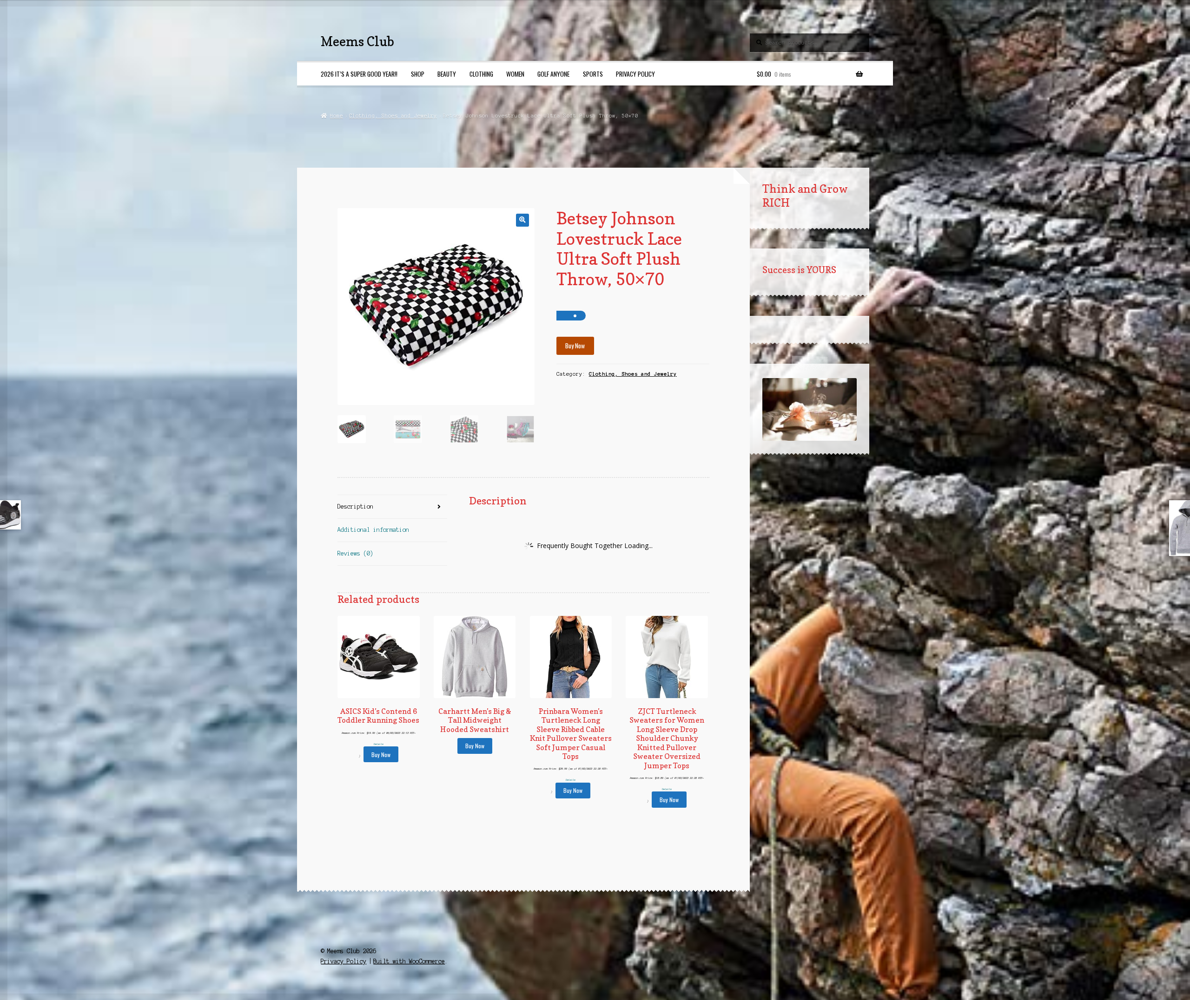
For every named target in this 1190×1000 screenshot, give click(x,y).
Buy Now (575, 345)
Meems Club (357, 41)
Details (378, 744)
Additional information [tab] (373, 530)
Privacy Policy (635, 73)
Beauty (446, 73)
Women (515, 73)
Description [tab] (355, 506)
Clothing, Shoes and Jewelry (393, 115)
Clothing (481, 73)
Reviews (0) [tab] (355, 553)
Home (336, 115)
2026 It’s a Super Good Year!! (359, 73)
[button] (522, 220)
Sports (593, 73)
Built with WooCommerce (409, 961)
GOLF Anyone (553, 73)
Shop (417, 73)
